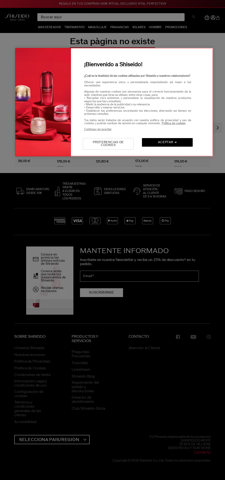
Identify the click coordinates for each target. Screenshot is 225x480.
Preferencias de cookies (108, 144)
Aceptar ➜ (167, 142)
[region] (114, 102)
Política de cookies (173, 123)
